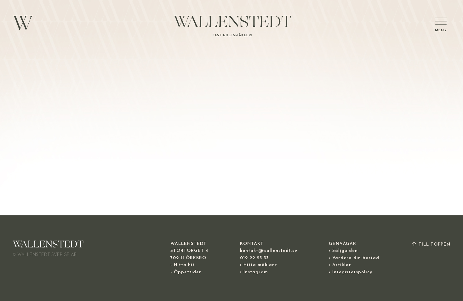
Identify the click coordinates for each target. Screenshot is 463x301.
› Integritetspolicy (350, 272)
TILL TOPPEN (433, 244)
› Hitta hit (182, 265)
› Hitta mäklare (258, 265)
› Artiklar (340, 265)
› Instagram (254, 272)
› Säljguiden (343, 250)
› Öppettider (185, 272)
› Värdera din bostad (354, 258)
